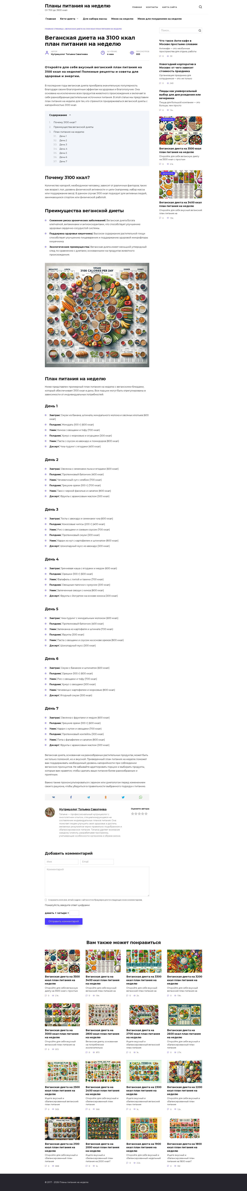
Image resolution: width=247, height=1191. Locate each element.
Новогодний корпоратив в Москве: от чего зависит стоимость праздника (177, 67)
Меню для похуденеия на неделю (160, 18)
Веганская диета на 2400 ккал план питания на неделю (102, 1090)
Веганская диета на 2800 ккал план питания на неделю (102, 1034)
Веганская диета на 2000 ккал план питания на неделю (102, 1147)
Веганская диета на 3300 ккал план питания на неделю (143, 980)
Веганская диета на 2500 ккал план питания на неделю (62, 1090)
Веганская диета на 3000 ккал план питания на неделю (61, 1034)
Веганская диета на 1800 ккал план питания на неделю (184, 1147)
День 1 (63, 136)
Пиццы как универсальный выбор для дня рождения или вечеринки (180, 95)
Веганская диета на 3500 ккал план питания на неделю (180, 150)
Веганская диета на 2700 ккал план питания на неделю (143, 1034)
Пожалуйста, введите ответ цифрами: (67, 905)
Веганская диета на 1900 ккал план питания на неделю (143, 1147)
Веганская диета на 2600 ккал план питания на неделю (184, 1034)
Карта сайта (169, 7)
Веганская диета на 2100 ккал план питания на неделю (62, 1147)
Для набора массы (95, 18)
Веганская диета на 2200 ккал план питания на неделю (184, 1090)
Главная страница (54, 29)
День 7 (63, 161)
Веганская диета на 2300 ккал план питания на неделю (143, 1090)
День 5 (63, 153)
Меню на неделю (122, 18)
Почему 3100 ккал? (65, 122)
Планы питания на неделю (77, 6)
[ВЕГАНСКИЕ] (180, 142)
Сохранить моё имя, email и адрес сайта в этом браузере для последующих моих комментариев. (95, 900)
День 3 (63, 144)
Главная (137, 7)
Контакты (152, 7)
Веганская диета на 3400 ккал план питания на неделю (180, 204)
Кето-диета (67, 18)
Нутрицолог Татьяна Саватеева (82, 809)
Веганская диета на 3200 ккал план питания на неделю (184, 980)
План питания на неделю (69, 132)
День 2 (63, 140)
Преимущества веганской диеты (73, 127)
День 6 (63, 157)
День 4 (63, 149)
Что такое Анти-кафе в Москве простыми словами (178, 42)
